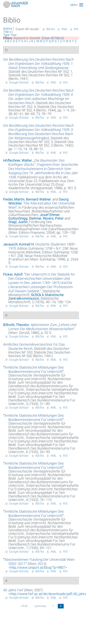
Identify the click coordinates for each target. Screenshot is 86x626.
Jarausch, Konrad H (18, 244)
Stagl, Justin (18, 222)
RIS (76, 29)
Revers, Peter (53, 218)
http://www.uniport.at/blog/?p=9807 (37, 567)
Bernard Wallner (38, 199)
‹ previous (40, 606)
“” (41, 282)
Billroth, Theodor (16, 325)
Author (7, 29)
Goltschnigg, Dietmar (25, 218)
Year (13, 35)
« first (24, 606)
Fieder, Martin (13, 199)
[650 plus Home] (43, 5)
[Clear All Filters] (53, 38)
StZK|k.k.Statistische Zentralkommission (36, 296)
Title (6, 32)
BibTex (50, 29)
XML (64, 29)
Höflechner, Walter (17, 160)
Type (6, 35)
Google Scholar (19, 82)
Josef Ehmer (50, 215)
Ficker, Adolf (13, 274)
